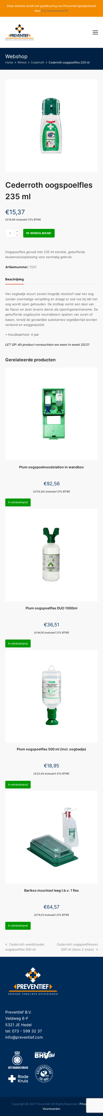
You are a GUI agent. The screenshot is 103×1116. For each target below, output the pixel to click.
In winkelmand (39, 233)
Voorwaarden (51, 1108)
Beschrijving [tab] (14, 279)
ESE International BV (55, 10)
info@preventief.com (24, 1037)
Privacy (85, 1104)
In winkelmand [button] (18, 502)
